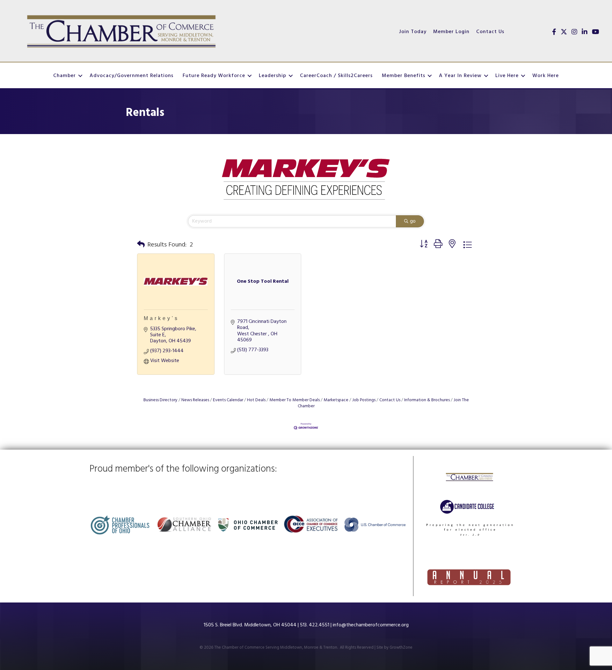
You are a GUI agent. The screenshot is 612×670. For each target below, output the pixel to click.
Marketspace (336, 400)
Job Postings (363, 400)
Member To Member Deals (294, 400)
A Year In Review (460, 76)
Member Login (451, 32)
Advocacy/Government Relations (131, 76)
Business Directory (160, 400)
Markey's (161, 318)
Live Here (507, 76)
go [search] (413, 221)
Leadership (272, 76)
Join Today (412, 32)
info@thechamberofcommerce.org (371, 625)
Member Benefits (403, 76)
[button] (141, 245)
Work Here (545, 76)
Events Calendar (228, 400)
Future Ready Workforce (214, 76)
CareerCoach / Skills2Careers (336, 76)
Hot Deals (256, 400)
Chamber (64, 76)
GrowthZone (401, 647)
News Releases (195, 400)
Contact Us (490, 32)
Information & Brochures (427, 400)
